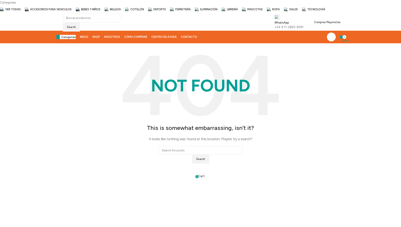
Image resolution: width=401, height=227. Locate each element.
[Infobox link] (200, 28)
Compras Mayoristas (327, 22)
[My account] (331, 37)
